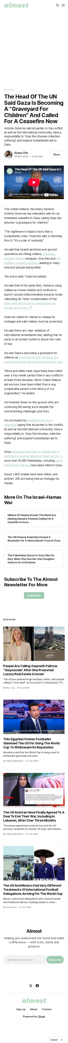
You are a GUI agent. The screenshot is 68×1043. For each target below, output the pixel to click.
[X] (30, 985)
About (33, 1009)
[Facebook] (37, 985)
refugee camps (13, 258)
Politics (9, 89)
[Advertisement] (34, 46)
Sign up (20, 1009)
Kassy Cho (21, 152)
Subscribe (34, 595)
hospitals (48, 254)
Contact (47, 1009)
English (54, 1039)
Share (56, 154)
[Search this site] (57, 5)
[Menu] (63, 5)
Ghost (41, 1016)
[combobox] (57, 1040)
